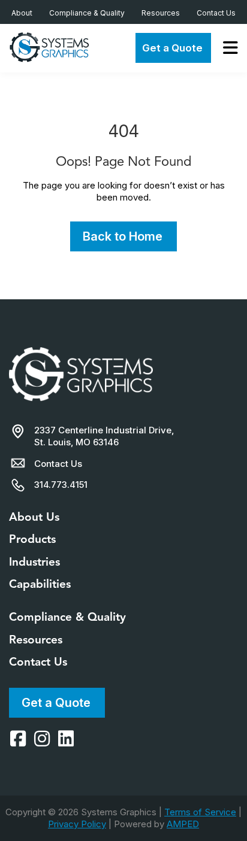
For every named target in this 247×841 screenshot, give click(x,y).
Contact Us (216, 12)
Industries (34, 562)
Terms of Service (200, 812)
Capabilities (40, 584)
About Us (34, 517)
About (21, 12)
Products (32, 539)
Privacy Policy (77, 824)
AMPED (183, 824)
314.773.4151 (61, 484)
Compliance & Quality (87, 12)
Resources (160, 12)
